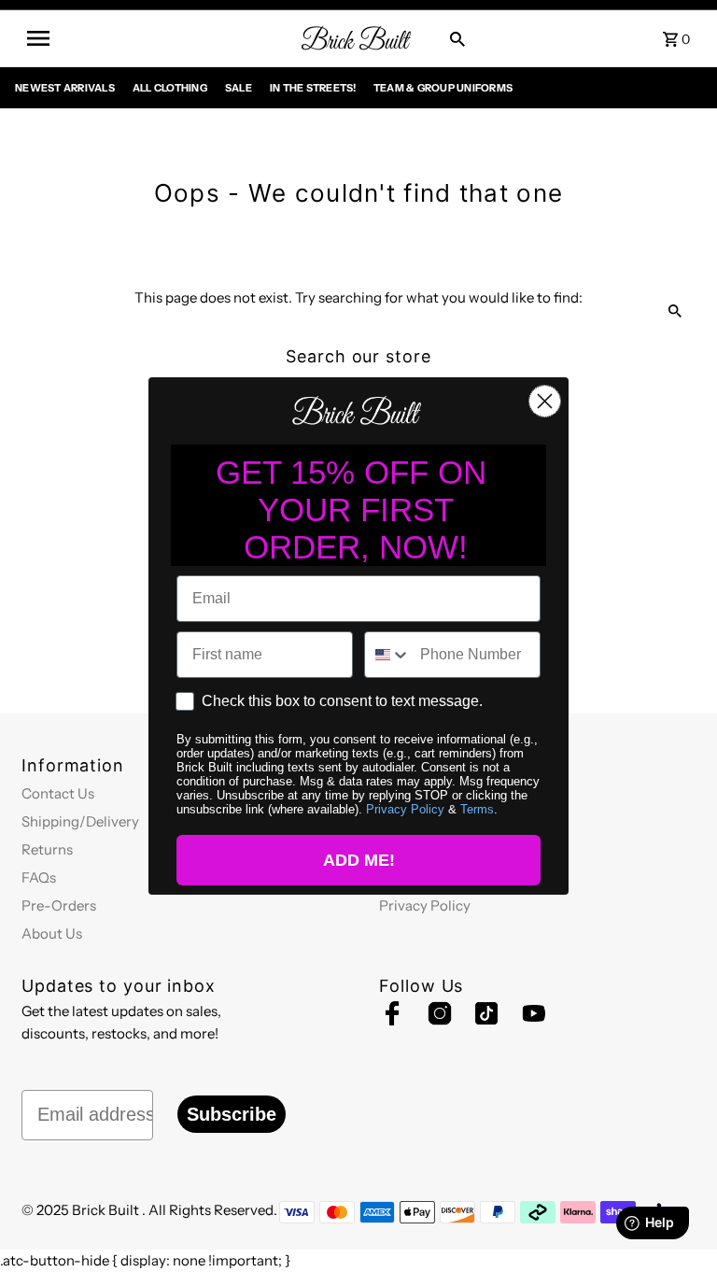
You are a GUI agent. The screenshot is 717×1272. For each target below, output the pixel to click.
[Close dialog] (544, 401)
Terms (477, 809)
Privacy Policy (405, 809)
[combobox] (388, 654)
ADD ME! (359, 860)
